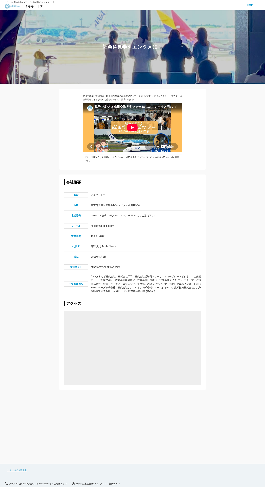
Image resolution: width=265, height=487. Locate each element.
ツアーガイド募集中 (17, 470)
